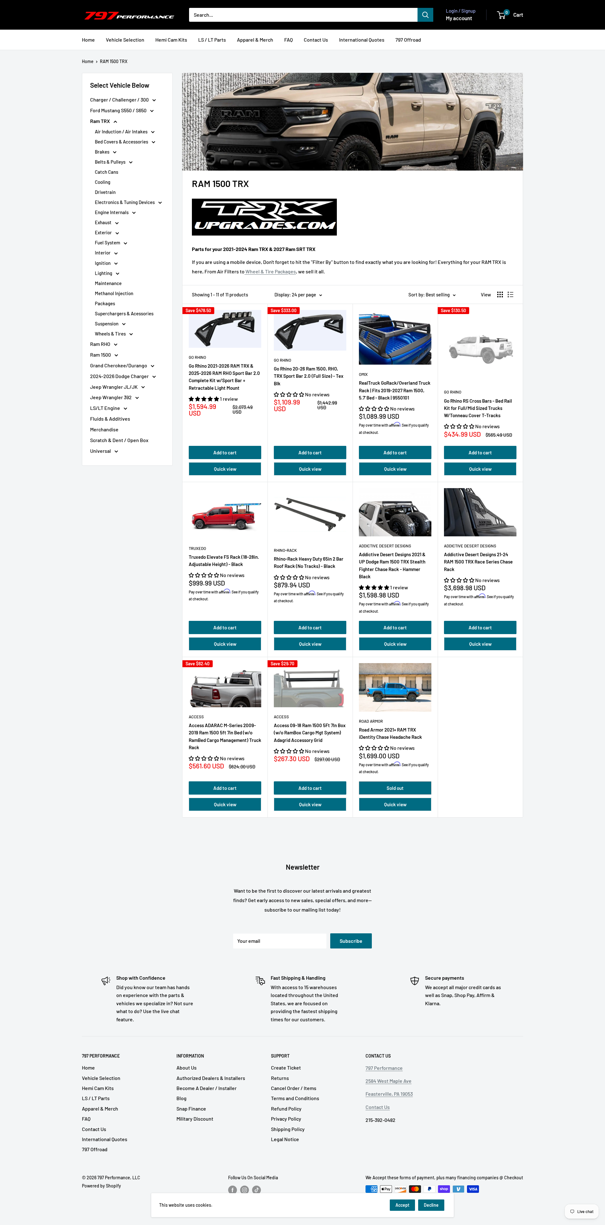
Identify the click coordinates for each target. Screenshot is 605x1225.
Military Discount (194, 1119)
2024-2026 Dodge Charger (120, 376)
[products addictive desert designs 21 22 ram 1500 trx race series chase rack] (480, 512)
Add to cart (225, 452)
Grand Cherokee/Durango (119, 365)
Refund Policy (286, 1108)
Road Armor (371, 721)
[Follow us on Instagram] (244, 1189)
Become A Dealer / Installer (206, 1088)
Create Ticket (286, 1067)
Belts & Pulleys (110, 162)
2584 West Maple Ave (389, 1081)
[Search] (425, 15)
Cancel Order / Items (293, 1088)
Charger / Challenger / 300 (120, 99)
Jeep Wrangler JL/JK (114, 387)
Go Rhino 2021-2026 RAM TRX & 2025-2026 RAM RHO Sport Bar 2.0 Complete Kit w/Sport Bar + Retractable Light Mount (224, 377)
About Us (186, 1067)
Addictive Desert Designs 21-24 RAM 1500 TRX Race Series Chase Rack (478, 561)
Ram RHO (100, 344)
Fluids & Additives (110, 419)
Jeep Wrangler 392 (111, 397)
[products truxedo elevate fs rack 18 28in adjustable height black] (225, 513)
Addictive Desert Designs (385, 545)
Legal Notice (285, 1139)
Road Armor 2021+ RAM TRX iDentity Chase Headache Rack (390, 733)
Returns (280, 1078)
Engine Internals (112, 212)
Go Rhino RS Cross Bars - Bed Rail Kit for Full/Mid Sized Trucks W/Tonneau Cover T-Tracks (478, 408)
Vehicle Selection (125, 40)
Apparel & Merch (255, 40)
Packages (105, 303)
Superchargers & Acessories (124, 313)
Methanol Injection (114, 293)
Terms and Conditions (295, 1098)
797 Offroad (408, 40)
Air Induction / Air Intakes (121, 131)
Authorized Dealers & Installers (210, 1078)
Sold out (395, 788)
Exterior (104, 232)
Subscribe (351, 941)
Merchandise (104, 429)
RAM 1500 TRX (113, 61)
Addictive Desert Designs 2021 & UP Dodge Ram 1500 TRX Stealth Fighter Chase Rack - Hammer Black (392, 565)
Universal (101, 451)
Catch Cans (106, 172)
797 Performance (384, 1068)
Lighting (104, 273)
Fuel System (108, 242)
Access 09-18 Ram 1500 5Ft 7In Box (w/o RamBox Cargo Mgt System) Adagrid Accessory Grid (310, 732)
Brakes (102, 152)
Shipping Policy (288, 1129)
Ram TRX (100, 121)
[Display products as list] (510, 294)
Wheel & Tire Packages (270, 271)
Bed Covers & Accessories (122, 141)
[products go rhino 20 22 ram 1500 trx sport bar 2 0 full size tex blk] (310, 330)
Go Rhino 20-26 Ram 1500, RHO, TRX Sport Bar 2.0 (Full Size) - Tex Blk (308, 376)
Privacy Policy (286, 1119)
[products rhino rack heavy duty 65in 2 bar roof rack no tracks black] (310, 514)
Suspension (107, 323)
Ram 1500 (101, 355)
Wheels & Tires (111, 333)
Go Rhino (197, 357)
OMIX (363, 374)
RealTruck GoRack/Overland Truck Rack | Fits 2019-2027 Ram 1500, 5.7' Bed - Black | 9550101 (394, 390)
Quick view (225, 469)
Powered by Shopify (101, 1185)
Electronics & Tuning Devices (125, 202)
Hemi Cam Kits (171, 40)
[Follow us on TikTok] (256, 1189)
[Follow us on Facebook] (232, 1189)
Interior (103, 252)
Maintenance (108, 283)
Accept (402, 1205)
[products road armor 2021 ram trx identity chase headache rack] (395, 687)
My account (459, 18)
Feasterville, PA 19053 (389, 1094)
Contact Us (316, 40)
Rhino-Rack (285, 550)
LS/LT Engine (105, 408)
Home (88, 40)
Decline (431, 1205)
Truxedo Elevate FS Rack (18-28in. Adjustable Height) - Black (224, 560)
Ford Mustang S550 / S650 (118, 110)
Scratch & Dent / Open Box (119, 440)
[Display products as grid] (500, 294)
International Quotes (361, 40)
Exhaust (103, 222)
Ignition (103, 263)
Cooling (102, 182)
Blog (181, 1098)
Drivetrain (105, 192)
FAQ (288, 40)
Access (196, 716)
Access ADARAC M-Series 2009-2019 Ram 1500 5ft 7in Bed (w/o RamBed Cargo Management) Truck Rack (225, 736)
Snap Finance (191, 1108)
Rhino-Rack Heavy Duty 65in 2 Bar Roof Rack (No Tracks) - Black (308, 562)
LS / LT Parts (212, 40)
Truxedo (197, 548)
